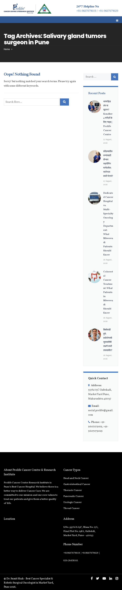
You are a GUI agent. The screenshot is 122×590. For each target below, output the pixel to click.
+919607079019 (71, 553)
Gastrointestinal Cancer (76, 484)
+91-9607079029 (108, 10)
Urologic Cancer (72, 502)
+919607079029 (90, 553)
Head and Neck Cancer (76, 478)
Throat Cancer (71, 508)
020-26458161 (70, 560)
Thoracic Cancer (72, 490)
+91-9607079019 (86, 10)
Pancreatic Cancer (73, 496)
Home (7, 49)
